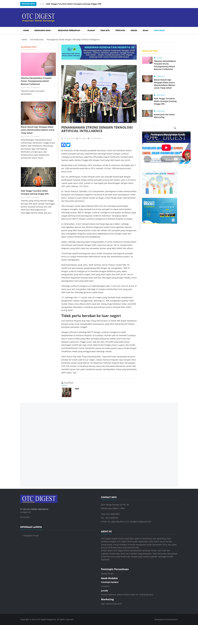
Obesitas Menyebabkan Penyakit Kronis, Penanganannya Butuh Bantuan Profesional (36, 81)
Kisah (145, 30)
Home (26, 30)
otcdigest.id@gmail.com (140, 521)
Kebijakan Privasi (31, 535)
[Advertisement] (99, 442)
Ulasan (91, 30)
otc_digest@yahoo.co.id (118, 521)
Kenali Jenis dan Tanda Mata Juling (164, 115)
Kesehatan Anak (42, 30)
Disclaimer (25, 517)
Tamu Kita (105, 30)
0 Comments (96, 138)
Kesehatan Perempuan (69, 30)
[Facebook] (63, 144)
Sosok (134, 30)
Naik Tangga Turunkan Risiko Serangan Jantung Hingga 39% (73, 4)
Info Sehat (159, 30)
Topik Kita (120, 30)
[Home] (38, 17)
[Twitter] (68, 144)
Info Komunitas (37, 39)
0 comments (35, 87)
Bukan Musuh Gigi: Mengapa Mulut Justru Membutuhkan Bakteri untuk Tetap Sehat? (37, 130)
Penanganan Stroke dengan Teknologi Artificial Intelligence (97, 129)
